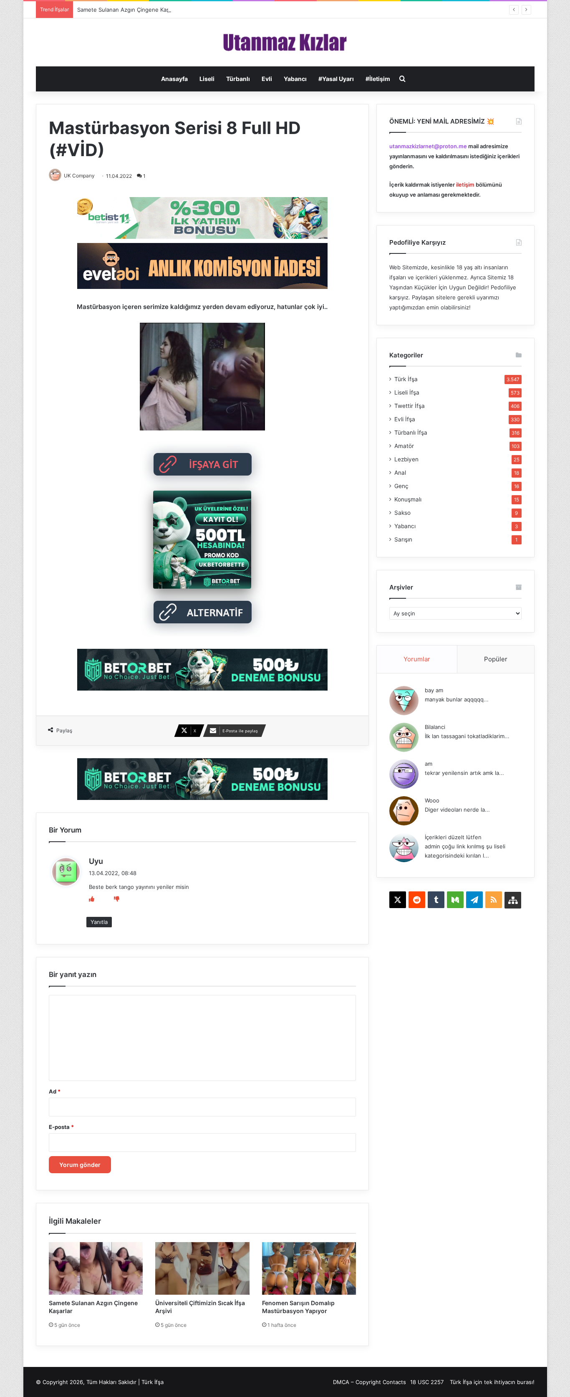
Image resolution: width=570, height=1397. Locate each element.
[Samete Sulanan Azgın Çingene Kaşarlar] (96, 1268)
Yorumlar (417, 659)
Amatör (404, 446)
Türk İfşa (406, 379)
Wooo (432, 800)
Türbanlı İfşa (410, 432)
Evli (267, 78)
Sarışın (403, 539)
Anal (400, 472)
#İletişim (378, 78)
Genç (401, 486)
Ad (55, 1091)
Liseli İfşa (406, 392)
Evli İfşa (404, 419)
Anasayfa (174, 78)
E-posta (61, 1127)
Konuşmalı (407, 499)
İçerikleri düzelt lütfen (453, 837)
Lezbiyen (406, 459)
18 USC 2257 (427, 1382)
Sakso (402, 512)
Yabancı (295, 78)
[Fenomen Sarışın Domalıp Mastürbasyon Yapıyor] (309, 1268)
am (428, 763)
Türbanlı (238, 78)
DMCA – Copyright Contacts (369, 1382)
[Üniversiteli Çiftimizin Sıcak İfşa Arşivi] (202, 1268)
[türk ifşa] (285, 42)
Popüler (495, 659)
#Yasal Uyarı (336, 78)
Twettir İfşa (409, 405)
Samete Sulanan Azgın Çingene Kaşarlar (129, 9)
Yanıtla (99, 922)
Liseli (206, 78)
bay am (434, 690)
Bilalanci (435, 727)
